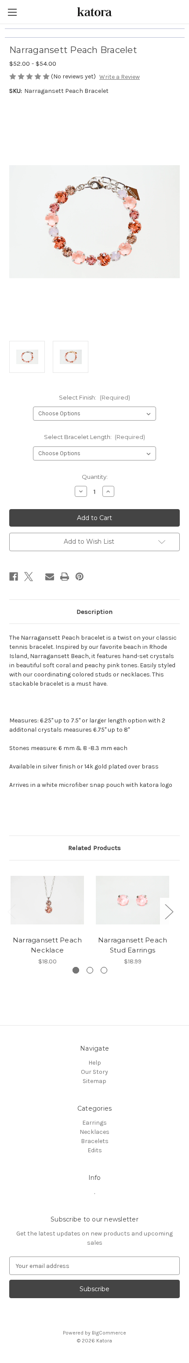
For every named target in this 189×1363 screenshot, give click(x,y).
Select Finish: (94, 397)
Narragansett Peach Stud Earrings (132, 945)
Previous (11, 911)
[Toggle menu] (12, 12)
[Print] (64, 576)
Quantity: (95, 476)
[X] (28, 576)
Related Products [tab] (94, 848)
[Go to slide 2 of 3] (90, 970)
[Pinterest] (79, 576)
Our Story (94, 1072)
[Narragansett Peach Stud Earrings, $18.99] (132, 900)
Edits (94, 1150)
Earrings (94, 1122)
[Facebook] (13, 576)
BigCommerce (109, 1333)
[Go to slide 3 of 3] (104, 970)
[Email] (49, 576)
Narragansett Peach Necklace (47, 945)
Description (94, 612)
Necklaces (94, 1132)
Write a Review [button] (119, 77)
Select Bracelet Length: (94, 436)
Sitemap (94, 1081)
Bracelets (95, 1141)
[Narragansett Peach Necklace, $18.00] (47, 900)
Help (94, 1062)
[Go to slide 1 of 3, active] (76, 970)
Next (169, 911)
